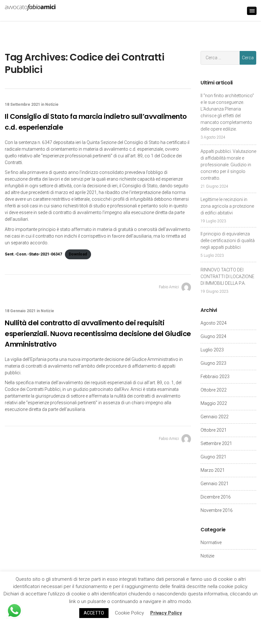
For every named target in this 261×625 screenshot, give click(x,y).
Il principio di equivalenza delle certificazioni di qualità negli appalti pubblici (228, 240)
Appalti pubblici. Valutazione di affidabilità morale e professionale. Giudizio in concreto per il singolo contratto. (228, 165)
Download (78, 254)
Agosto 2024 (214, 323)
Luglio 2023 (212, 349)
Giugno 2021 (213, 456)
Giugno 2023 (213, 363)
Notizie (52, 104)
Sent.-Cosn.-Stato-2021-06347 (33, 254)
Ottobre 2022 (214, 389)
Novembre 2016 (217, 510)
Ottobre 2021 (214, 430)
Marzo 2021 (213, 470)
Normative (211, 542)
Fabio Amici (169, 287)
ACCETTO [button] (94, 612)
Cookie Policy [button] (129, 613)
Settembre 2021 (216, 443)
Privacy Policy (166, 613)
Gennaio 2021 (215, 483)
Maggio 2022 (214, 403)
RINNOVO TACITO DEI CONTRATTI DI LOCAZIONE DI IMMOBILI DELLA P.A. (227, 276)
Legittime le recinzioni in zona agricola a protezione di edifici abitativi (227, 206)
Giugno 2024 (213, 336)
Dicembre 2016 (216, 496)
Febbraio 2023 (215, 376)
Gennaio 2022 (215, 416)
